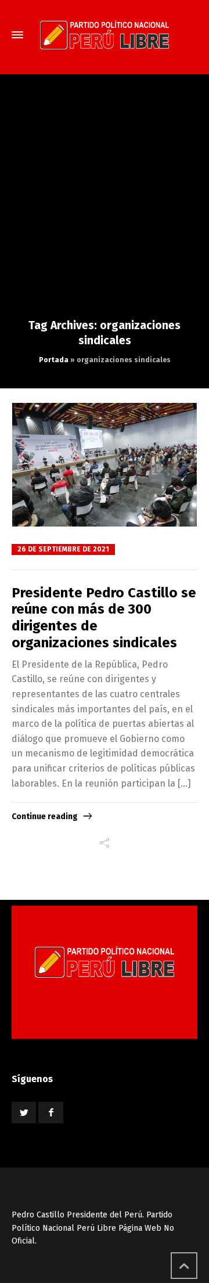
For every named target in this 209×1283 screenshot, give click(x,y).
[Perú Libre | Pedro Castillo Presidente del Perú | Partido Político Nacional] (104, 34)
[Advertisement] (104, 207)
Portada (54, 360)
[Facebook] (50, 1112)
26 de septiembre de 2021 (63, 549)
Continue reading (45, 816)
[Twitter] (24, 1112)
